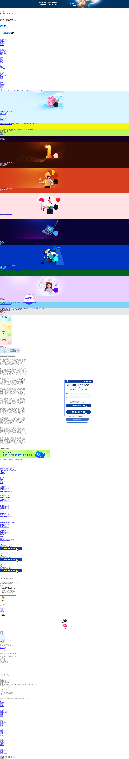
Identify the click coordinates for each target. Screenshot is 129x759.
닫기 (92, 380)
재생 (1, 89)
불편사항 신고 (2, 752)
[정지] (3, 534)
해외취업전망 (2, 45)
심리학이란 (1, 62)
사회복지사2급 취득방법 (3, 38)
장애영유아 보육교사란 (3, 51)
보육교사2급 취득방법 (3, 48)
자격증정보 (1, 728)
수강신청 (1, 732)
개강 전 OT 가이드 (2, 607)
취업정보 (1, 78)
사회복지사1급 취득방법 (3, 39)
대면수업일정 (2, 49)
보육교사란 (1, 716)
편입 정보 (1, 60)
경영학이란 (1, 57)
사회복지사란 (2, 710)
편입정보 (1, 730)
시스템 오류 (3, 660)
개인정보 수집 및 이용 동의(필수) (74, 401)
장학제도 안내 (2, 703)
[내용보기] (10, 546)
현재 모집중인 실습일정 (3, 75)
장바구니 (1, 733)
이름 (67, 393)
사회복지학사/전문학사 (3, 41)
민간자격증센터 (2, 88)
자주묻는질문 (2, 86)
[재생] (1, 534)
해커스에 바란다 (2, 738)
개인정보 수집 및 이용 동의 (6, 546)
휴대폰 (67, 397)
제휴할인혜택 (2, 611)
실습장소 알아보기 (2, 74)
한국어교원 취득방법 (3, 44)
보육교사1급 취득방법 (3, 50)
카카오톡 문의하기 (2, 648)
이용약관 (1, 749)
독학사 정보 (1, 59)
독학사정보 (1, 729)
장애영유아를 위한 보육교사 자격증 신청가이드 (7, 539)
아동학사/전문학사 (2, 52)
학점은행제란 (2, 705)
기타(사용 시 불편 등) (4, 661)
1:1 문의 (1, 71)
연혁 (0, 701)
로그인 (1, 14)
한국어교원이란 (2, 43)
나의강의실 (1, 16)
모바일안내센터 (2, 84)
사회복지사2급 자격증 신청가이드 (5, 540)
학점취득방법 (2, 706)
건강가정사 (1, 40)
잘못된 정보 (3, 658)
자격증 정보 (1, 58)
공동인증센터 (2, 83)
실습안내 (1, 73)
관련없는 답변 (3, 659)
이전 (1, 11)
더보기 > (1, 538)
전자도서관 (1, 483)
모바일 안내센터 (2, 608)
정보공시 (1, 751)
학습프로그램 (2, 85)
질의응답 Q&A (2, 739)
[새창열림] (6, 329)
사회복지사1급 (2, 23)
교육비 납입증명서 (2, 482)
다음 (3, 11)
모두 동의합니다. (71, 399)
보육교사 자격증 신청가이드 (4, 541)
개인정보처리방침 (2, 750)
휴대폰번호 (1, 567)
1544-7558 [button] (1, 646)
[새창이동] (3, 617)
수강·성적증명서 (2, 481)
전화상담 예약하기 (77, 419)
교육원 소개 (1, 748)
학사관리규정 (2, 702)
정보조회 (14, 757)
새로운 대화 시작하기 (3, 647)
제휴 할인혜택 (2, 87)
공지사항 (1, 77)
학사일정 (1, 82)
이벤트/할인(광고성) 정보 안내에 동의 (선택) (75, 416)
